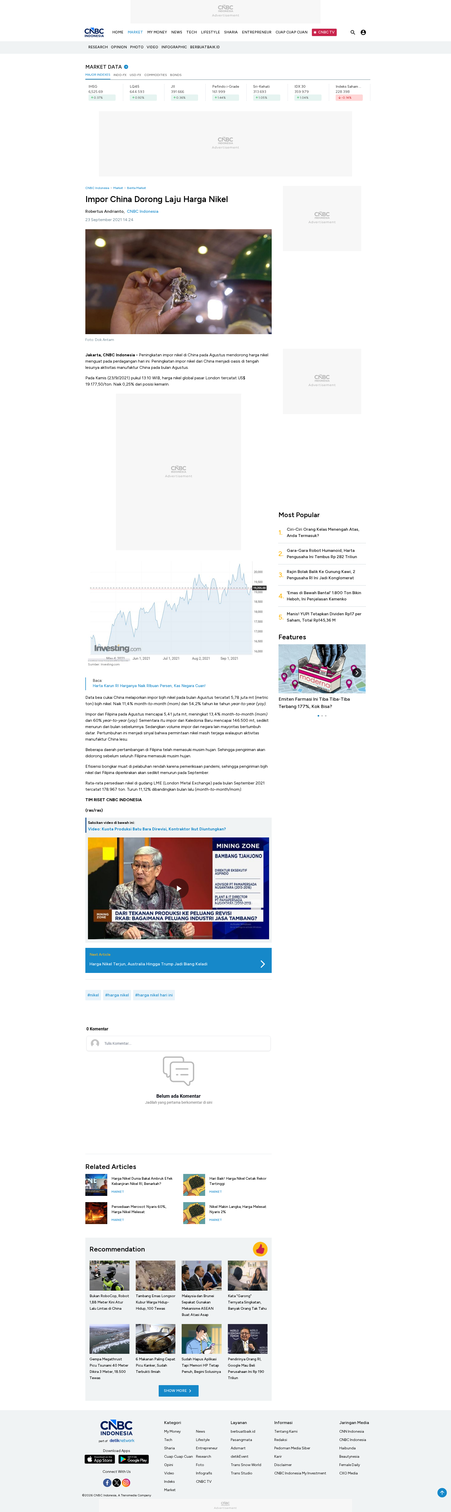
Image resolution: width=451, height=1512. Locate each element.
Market (118, 188)
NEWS (176, 32)
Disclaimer (283, 1465)
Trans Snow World (246, 1465)
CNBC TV (326, 32)
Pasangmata (241, 1440)
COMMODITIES (155, 75)
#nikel (93, 995)
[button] (357, 673)
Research (203, 1456)
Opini (168, 1465)
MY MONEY (157, 32)
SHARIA (231, 32)
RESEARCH (98, 47)
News (200, 1431)
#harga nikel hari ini (154, 995)
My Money (172, 1431)
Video (169, 1473)
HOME (117, 32)
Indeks (169, 1481)
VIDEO (152, 47)
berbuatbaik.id (243, 1431)
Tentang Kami (286, 1431)
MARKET (135, 32)
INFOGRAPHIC (174, 47)
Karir (278, 1456)
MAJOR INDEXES (97, 74)
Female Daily (349, 1465)
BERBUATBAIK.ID (205, 47)
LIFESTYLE (210, 32)
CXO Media (348, 1473)
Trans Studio (241, 1473)
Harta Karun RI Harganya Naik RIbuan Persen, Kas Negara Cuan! (149, 685)
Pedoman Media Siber (292, 1448)
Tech (168, 1440)
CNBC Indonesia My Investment (300, 1473)
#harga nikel (117, 995)
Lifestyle (203, 1440)
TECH (191, 32)
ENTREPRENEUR (256, 32)
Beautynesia (349, 1456)
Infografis (204, 1473)
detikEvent (239, 1456)
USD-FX (135, 75)
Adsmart (238, 1448)
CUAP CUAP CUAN (291, 32)
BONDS (176, 75)
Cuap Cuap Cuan (178, 1456)
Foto (200, 1465)
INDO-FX (120, 75)
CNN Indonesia (351, 1431)
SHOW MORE (175, 1391)
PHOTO (137, 47)
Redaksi (280, 1440)
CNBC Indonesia (97, 188)
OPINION (119, 47)
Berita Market (136, 188)
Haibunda (347, 1448)
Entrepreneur (207, 1448)
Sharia (169, 1448)
